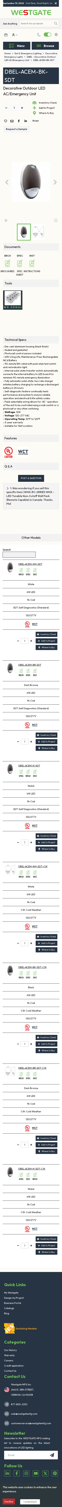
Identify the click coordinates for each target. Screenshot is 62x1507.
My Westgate (11, 1292)
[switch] (47, 34)
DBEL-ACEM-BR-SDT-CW (32, 1068)
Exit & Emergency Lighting (29, 53)
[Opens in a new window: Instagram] (26, 1473)
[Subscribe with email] (52, 1455)
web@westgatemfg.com (24, 1413)
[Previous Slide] (7, 181)
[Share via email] (12, 121)
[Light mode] (56, 34)
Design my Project (14, 1297)
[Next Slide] (55, 181)
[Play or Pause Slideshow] (6, 220)
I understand (30, 1501)
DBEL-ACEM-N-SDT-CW (31, 1168)
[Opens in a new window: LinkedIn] (7, 1473)
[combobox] (35, 23)
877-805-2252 (19, 1404)
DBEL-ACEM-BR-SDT (29, 664)
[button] (31, 181)
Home (8, 53)
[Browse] (39, 46)
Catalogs (9, 1308)
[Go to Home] (31, 12)
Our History (10, 1350)
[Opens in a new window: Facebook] (17, 1473)
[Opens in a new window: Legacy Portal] (6, 35)
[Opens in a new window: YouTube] (36, 1473)
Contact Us (10, 1370)
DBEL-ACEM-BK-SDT (43, 60)
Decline (8, 1501)
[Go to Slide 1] (24, 232)
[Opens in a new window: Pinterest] (55, 1473)
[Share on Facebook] (19, 121)
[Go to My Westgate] (13, 35)
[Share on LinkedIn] (26, 121)
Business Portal (12, 1303)
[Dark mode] (39, 34)
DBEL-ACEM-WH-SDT (30, 564)
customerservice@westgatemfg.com (30, 1423)
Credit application (14, 1365)
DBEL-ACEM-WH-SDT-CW (33, 866)
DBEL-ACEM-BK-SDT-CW (32, 967)
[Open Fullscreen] (56, 220)
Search (7, 549)
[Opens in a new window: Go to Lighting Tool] (12, 300)
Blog (6, 1313)
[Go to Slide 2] (38, 232)
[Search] (56, 23)
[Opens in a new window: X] (45, 1473)
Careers (8, 1360)
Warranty (9, 1355)
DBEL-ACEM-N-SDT (29, 765)
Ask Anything (10, 23)
